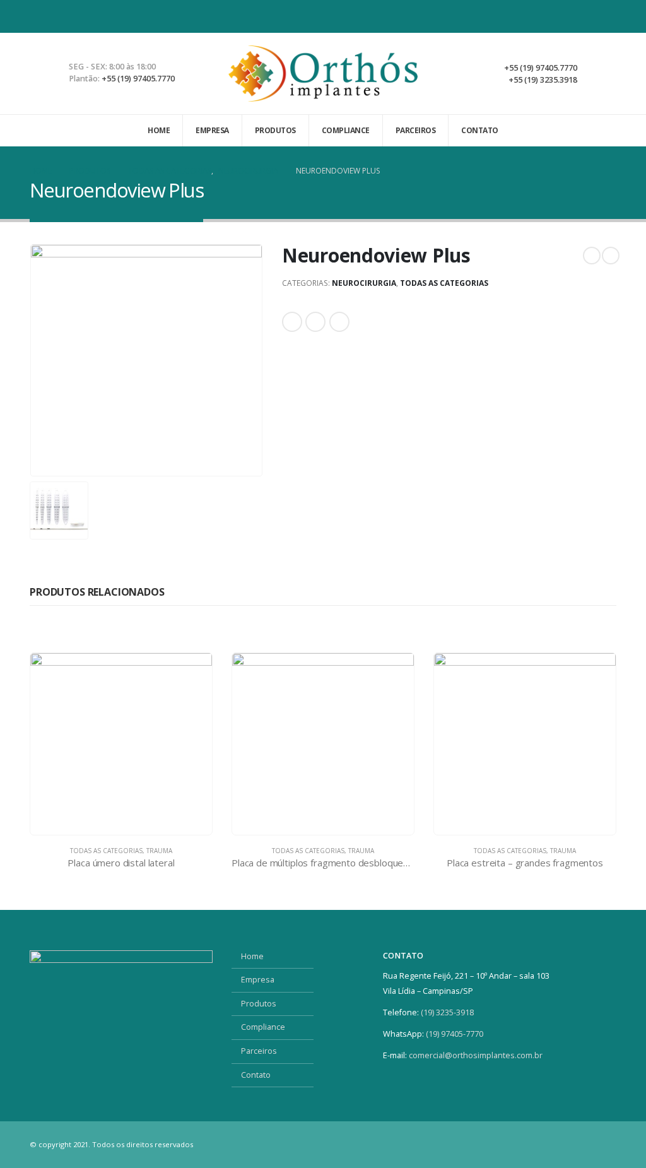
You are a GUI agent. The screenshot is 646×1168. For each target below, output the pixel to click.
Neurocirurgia (364, 283)
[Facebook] (562, 16)
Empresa (212, 130)
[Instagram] (584, 16)
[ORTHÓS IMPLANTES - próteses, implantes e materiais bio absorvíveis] (323, 73)
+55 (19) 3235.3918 (542, 79)
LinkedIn (315, 322)
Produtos (275, 130)
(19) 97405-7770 (455, 1034)
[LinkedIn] (606, 16)
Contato (479, 130)
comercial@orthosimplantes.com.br (476, 1055)
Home (159, 130)
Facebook (292, 322)
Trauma (159, 850)
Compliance (346, 130)
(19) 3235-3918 (447, 1012)
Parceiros (416, 130)
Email (339, 322)
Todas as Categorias (444, 283)
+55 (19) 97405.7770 (138, 78)
